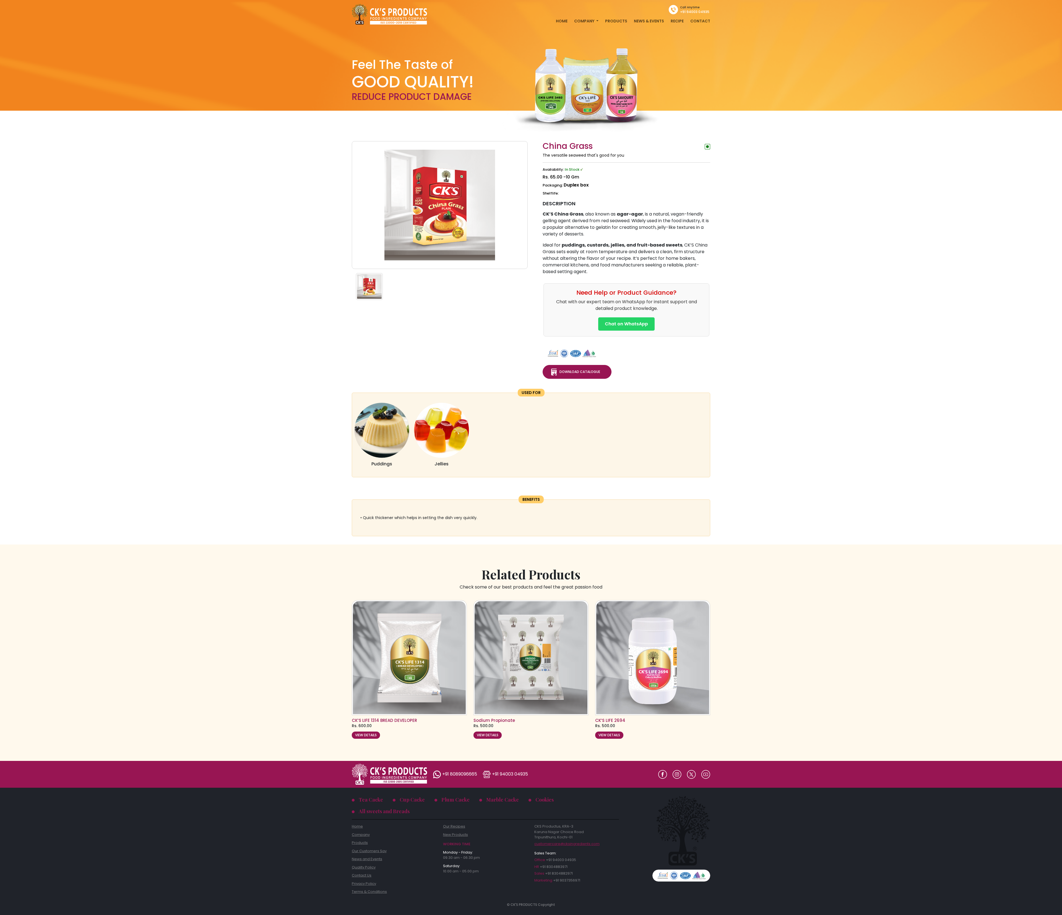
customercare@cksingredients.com (567, 844)
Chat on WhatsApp (626, 324)
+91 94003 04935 (694, 11)
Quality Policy (364, 867)
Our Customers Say (369, 851)
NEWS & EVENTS (649, 21)
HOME (562, 21)
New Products (455, 834)
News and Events (367, 859)
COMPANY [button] (584, 21)
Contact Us (361, 875)
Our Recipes (454, 826)
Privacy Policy (364, 883)
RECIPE (677, 21)
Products (360, 842)
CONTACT (700, 21)
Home (357, 826)
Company (361, 834)
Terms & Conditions (369, 891)
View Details (366, 735)
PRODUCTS (616, 21)
